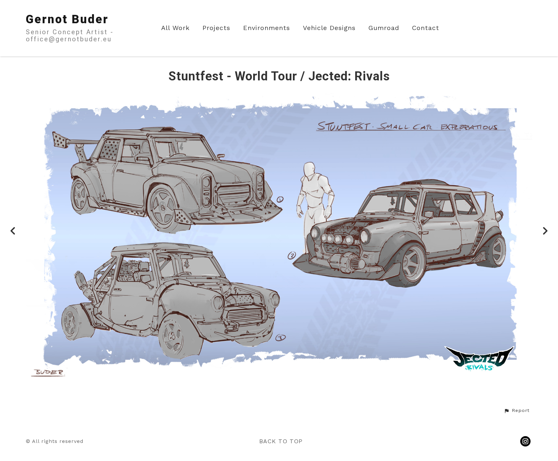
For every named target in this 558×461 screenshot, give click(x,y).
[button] (516, 410)
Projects (216, 28)
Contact (425, 28)
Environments (266, 28)
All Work (175, 28)
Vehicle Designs (329, 28)
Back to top (281, 441)
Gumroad (383, 28)
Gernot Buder (67, 19)
